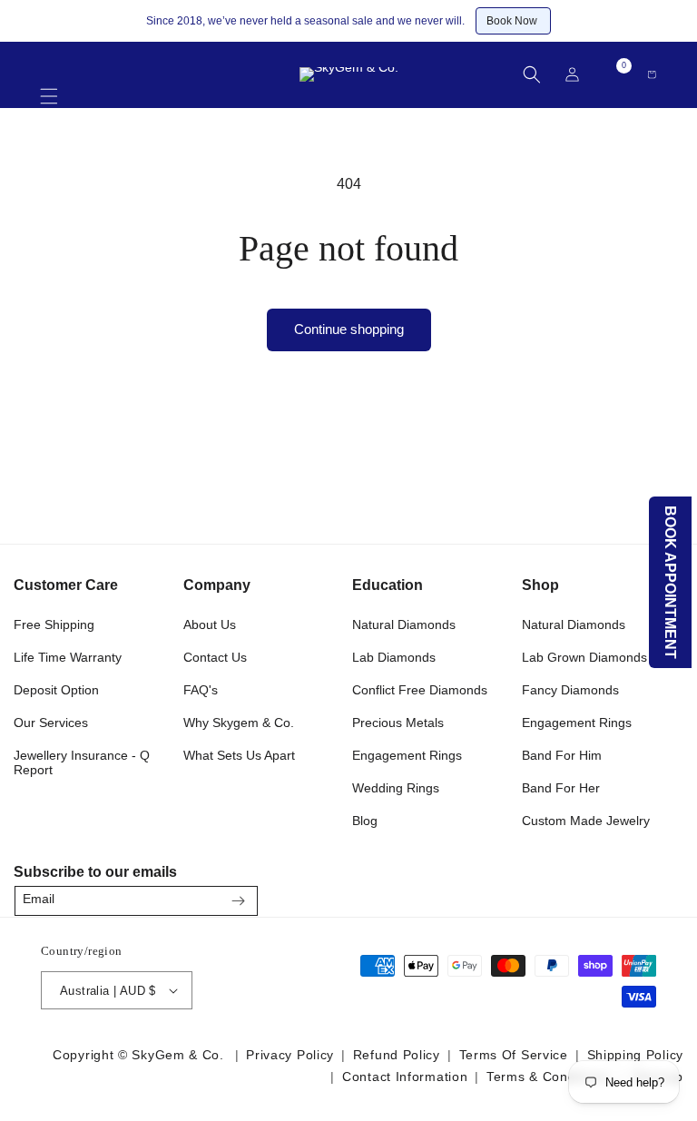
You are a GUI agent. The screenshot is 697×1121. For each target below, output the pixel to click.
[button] (49, 88)
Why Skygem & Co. (238, 722)
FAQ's (200, 690)
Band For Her (561, 788)
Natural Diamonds (404, 624)
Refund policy (396, 1054)
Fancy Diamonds (570, 690)
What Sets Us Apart (239, 755)
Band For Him (562, 755)
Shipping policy (635, 1054)
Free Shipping (54, 624)
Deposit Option (56, 690)
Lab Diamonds (394, 657)
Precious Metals (398, 722)
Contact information (404, 1076)
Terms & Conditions (548, 1076)
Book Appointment (671, 582)
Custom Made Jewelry (586, 820)
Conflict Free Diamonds (419, 690)
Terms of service (513, 1054)
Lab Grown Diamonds (584, 657)
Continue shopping (349, 329)
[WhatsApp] (662, 895)
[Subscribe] (238, 901)
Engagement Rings (407, 755)
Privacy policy (290, 1054)
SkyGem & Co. (177, 1054)
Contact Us (215, 657)
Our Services (51, 722)
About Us (209, 624)
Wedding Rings (395, 788)
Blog (365, 820)
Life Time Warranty (68, 657)
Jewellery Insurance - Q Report (82, 762)
